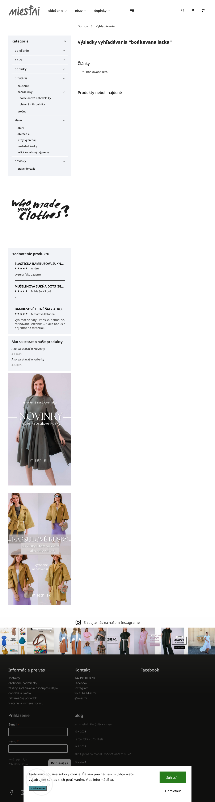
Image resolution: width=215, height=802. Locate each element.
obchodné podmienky (22, 683)
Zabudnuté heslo (18, 764)
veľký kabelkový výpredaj (33, 152)
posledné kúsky (27, 146)
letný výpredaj (26, 140)
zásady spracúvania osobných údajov (33, 688)
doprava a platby (19, 693)
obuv (18, 60)
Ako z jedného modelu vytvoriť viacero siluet (103, 754)
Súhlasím (173, 777)
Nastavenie (37, 788)
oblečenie (22, 51)
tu (111, 779)
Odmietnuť (173, 791)
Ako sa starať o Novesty (28, 349)
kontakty (14, 678)
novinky (20, 161)
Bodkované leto (97, 72)
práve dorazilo (26, 168)
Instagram (82, 688)
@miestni (81, 698)
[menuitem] (59, 10)
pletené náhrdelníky (32, 104)
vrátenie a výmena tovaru (25, 703)
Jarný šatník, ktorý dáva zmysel (93, 724)
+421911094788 (85, 678)
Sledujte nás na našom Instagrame (112, 622)
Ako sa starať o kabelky (28, 359)
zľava (18, 120)
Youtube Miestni (85, 693)
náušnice (23, 86)
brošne (21, 111)
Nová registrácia (17, 759)
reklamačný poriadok (22, 698)
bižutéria (21, 78)
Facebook (81, 683)
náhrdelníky (25, 92)
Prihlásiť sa (59, 763)
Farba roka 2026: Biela (89, 739)
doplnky (20, 69)
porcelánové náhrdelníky (35, 98)
